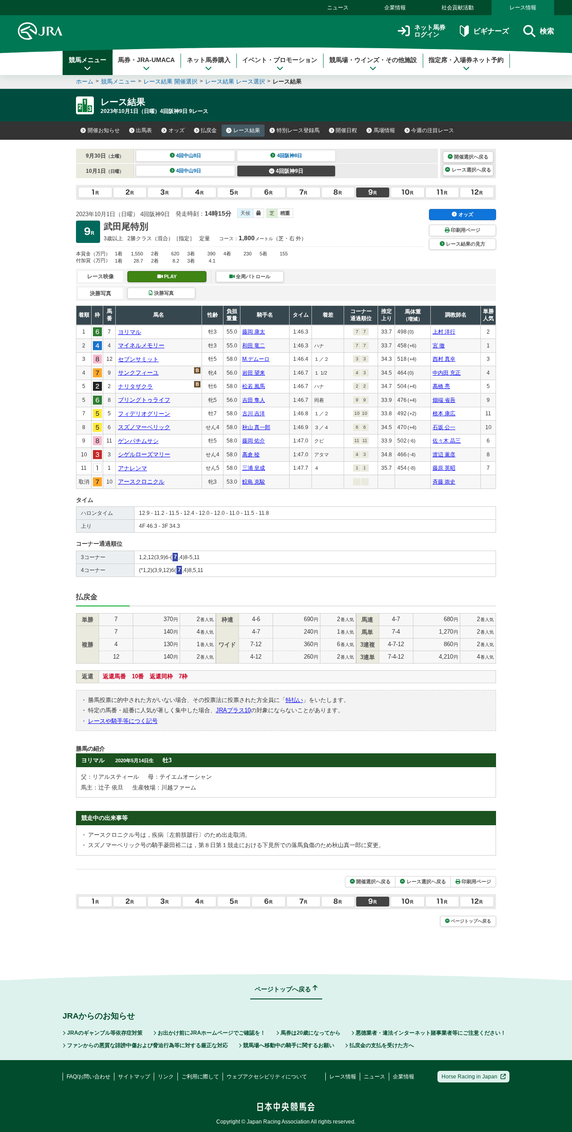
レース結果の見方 (465, 243)
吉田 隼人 (253, 400)
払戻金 (209, 130)
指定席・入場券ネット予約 (466, 59)
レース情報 (522, 7)
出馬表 (144, 130)
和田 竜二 (253, 346)
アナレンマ (132, 468)
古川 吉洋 (253, 413)
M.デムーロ (255, 359)
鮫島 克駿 (253, 482)
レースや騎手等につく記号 (123, 721)
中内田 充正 (447, 373)
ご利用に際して (200, 1077)
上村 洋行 (444, 332)
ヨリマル (129, 332)
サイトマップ (134, 1077)
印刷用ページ (465, 230)
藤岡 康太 (253, 332)
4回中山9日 (188, 170)
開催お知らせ (104, 130)
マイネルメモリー (141, 345)
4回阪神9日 (289, 171)
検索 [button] (547, 31)
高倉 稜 (251, 454)
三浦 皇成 (253, 468)
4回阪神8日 (289, 155)
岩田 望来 (253, 373)
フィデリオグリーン (144, 413)
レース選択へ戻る (471, 169)
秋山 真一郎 (256, 427)
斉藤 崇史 (444, 482)
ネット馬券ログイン (430, 31)
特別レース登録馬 (298, 130)
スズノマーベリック (144, 427)
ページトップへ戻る (471, 921)
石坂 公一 (444, 427)
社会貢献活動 (458, 7)
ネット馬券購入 (209, 59)
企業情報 (395, 7)
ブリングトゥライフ (144, 400)
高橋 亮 (441, 386)
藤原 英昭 (444, 468)
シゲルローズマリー (144, 454)
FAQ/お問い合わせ (88, 1077)
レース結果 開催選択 (170, 81)
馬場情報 (384, 130)
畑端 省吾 (444, 400)
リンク (166, 1077)
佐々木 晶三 (447, 441)
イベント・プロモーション (279, 59)
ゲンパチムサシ (138, 441)
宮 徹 (439, 346)
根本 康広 (444, 413)
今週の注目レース (432, 130)
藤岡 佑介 (253, 441)
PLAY (170, 276)
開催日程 (346, 130)
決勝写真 (164, 293)
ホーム (84, 81)
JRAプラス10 (233, 710)
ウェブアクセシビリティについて (267, 1077)
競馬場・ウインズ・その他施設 (373, 59)
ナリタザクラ (135, 386)
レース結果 (246, 130)
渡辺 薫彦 (444, 454)
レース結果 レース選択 (235, 81)
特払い (294, 700)
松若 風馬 (253, 386)
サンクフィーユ (138, 372)
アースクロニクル (141, 481)
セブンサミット (138, 359)
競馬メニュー (87, 59)
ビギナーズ (491, 31)
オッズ (176, 130)
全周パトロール (253, 276)
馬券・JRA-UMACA (146, 59)
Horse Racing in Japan (469, 1077)
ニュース (338, 7)
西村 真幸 (444, 359)
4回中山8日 (188, 155)
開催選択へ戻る (471, 156)
